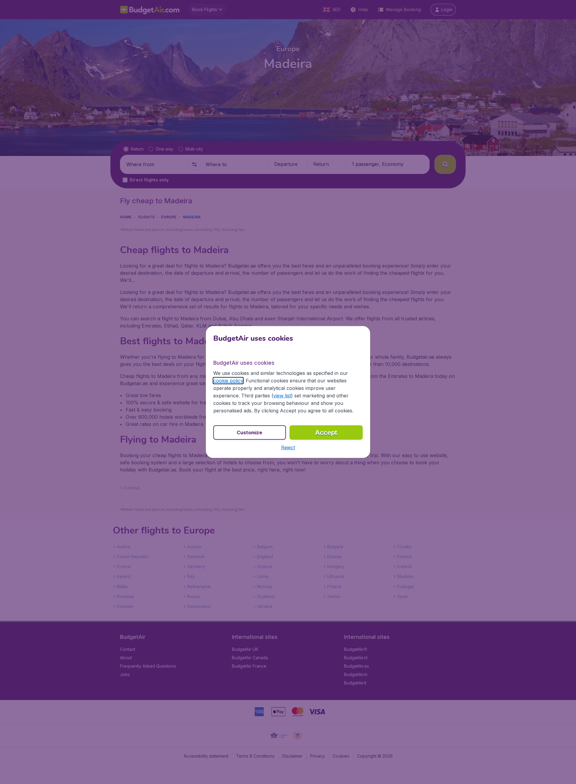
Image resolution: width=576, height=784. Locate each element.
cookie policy (228, 381)
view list (282, 396)
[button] (288, 447)
